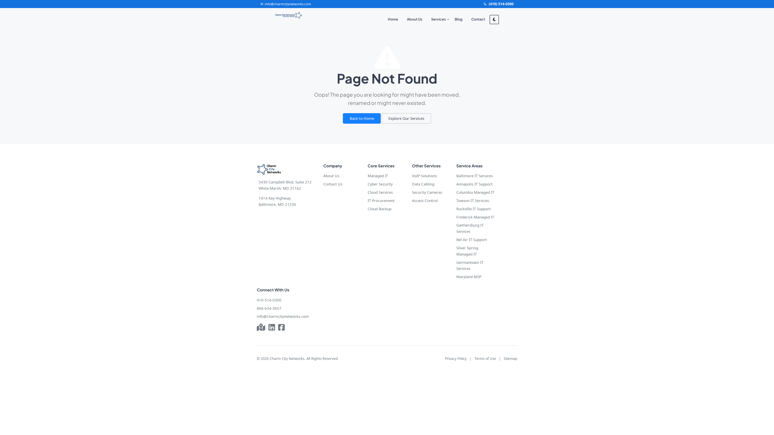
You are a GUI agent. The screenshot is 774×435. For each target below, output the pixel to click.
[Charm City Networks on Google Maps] (261, 328)
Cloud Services (380, 192)
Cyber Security (380, 183)
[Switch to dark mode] (494, 19)
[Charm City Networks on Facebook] (281, 328)
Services (438, 19)
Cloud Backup (379, 208)
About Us (414, 19)
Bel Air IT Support (471, 239)
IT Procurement (381, 200)
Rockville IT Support (473, 208)
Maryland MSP (468, 276)
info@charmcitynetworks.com (283, 316)
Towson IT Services (472, 200)
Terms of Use (485, 358)
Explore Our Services (406, 118)
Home (393, 19)
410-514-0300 (269, 299)
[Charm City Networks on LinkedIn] (271, 328)
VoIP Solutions (424, 175)
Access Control (425, 200)
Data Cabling (423, 183)
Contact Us (332, 183)
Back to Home (362, 118)
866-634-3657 (269, 308)
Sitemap (510, 358)
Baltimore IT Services (474, 175)
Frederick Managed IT (475, 217)
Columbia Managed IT (475, 192)
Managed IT (378, 175)
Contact (478, 19)
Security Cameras (427, 192)
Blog (458, 19)
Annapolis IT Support (474, 183)
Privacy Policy (456, 358)
